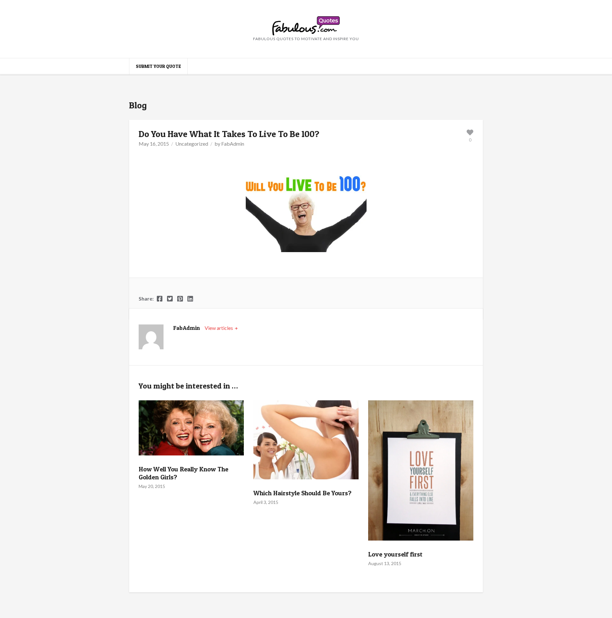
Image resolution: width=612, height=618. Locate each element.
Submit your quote (158, 66)
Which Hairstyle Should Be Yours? (302, 493)
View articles (219, 328)
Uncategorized (191, 144)
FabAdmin (232, 144)
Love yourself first (395, 554)
